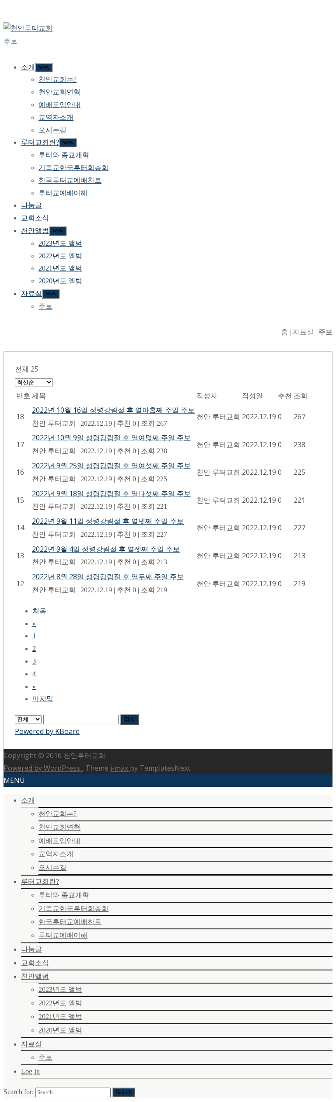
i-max (120, 768)
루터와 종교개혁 (63, 895)
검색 (129, 719)
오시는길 (52, 867)
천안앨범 (35, 976)
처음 (39, 611)
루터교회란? (40, 881)
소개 (28, 800)
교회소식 (35, 962)
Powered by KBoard (47, 731)
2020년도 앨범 (60, 1030)
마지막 (42, 698)
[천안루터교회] (28, 28)
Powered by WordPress (43, 768)
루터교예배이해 (63, 935)
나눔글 (31, 949)
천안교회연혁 (59, 827)
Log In (30, 1071)
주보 (45, 1057)
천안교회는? (57, 813)
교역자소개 (56, 854)
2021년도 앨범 (60, 1016)
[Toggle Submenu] (43, 67)
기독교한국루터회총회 (73, 908)
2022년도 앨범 (60, 1003)
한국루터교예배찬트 (70, 921)
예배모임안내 (59, 841)
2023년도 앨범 (60, 989)
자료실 (31, 1044)
